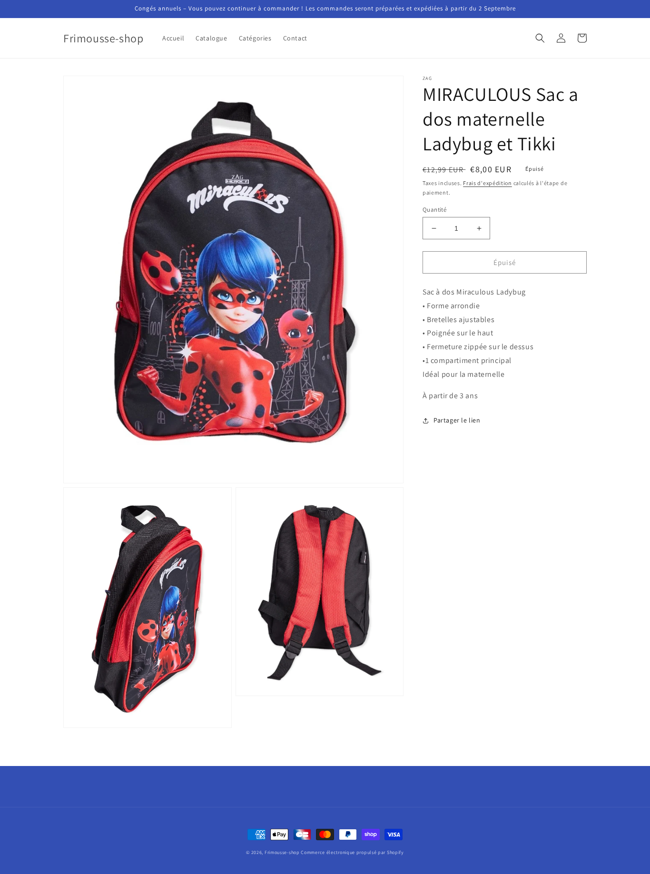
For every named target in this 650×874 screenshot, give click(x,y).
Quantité (434, 210)
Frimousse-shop (282, 852)
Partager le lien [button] (457, 420)
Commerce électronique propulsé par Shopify (352, 852)
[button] (540, 38)
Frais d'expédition (487, 183)
